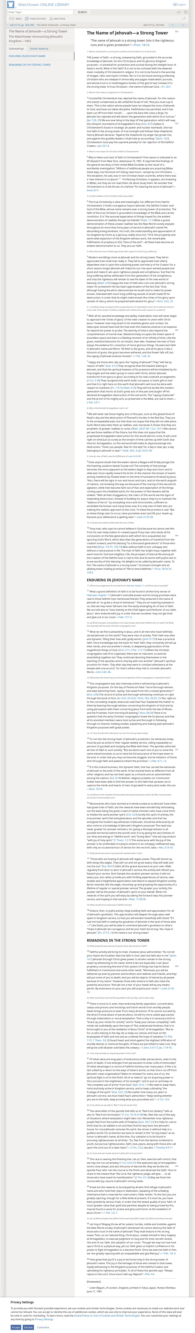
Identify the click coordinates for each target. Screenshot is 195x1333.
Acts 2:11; (124, 650)
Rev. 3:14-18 (166, 847)
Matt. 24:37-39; (140, 428)
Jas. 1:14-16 (165, 1047)
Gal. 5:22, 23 (120, 1092)
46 (108, 672)
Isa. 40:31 (108, 866)
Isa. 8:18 (115, 778)
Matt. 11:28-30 (137, 899)
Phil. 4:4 (149, 1274)
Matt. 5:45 (104, 283)
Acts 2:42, (101, 672)
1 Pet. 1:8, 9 (168, 1253)
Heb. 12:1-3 (125, 617)
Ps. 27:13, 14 (106, 932)
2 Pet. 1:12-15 (138, 650)
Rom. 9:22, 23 (165, 301)
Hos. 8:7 (146, 124)
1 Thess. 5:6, (99, 1040)
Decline (28, 1327)
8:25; (133, 698)
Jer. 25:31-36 (145, 450)
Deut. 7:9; (104, 547)
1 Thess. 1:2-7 (122, 840)
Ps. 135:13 (115, 547)
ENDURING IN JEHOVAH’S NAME (27, 56)
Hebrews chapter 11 (135, 585)
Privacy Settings (44, 1319)
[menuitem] (185, 12)
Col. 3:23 (132, 814)
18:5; (147, 698)
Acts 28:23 (146, 712)
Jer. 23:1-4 (103, 146)
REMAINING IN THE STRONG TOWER (30, 64)
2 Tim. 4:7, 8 (142, 1177)
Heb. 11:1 (147, 220)
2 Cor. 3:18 (93, 380)
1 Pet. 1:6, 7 (110, 1212)
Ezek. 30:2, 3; (130, 450)
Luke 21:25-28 (134, 456)
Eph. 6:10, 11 (141, 1084)
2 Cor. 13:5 (163, 1099)
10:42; (140, 698)
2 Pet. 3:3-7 (93, 402)
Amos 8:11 (93, 190)
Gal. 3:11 (112, 366)
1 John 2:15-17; (150, 1047)
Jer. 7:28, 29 (94, 120)
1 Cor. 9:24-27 (127, 1162)
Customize (43, 1327)
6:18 (139, 1114)
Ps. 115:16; (117, 387)
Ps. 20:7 (166, 86)
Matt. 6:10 (129, 387)
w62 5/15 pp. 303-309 (22, 25)
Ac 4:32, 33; (124, 698)
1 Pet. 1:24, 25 (142, 356)
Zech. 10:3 (162, 138)
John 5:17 (149, 639)
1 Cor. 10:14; (130, 1114)
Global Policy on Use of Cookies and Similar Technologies (107, 1315)
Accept (16, 1327)
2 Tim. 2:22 (136, 1147)
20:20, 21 (155, 698)
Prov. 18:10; (161, 569)
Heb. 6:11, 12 (159, 761)
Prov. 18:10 (141, 45)
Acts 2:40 (93, 694)
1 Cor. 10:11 (156, 428)
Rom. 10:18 (95, 789)
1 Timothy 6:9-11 (163, 1147)
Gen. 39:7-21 (146, 1122)
